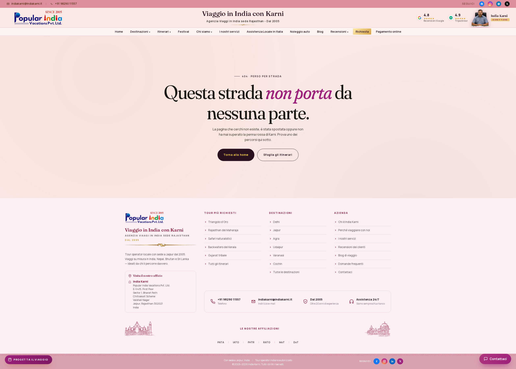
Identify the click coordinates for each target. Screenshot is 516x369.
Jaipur (277, 230)
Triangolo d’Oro (218, 222)
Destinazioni (140, 31)
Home (119, 31)
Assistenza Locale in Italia (265, 31)
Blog (320, 31)
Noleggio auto (300, 31)
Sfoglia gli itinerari (277, 155)
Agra (276, 238)
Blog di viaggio (347, 255)
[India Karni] (39, 17)
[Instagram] (490, 3)
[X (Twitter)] (400, 361)
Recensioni (339, 31)
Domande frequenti (350, 264)
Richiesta (362, 31)
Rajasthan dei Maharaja (223, 230)
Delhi (276, 222)
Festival (183, 31)
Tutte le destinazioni (286, 272)
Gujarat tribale (217, 255)
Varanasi (278, 255)
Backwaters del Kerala (222, 247)
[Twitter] (507, 3)
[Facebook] (481, 3)
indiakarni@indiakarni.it (26, 3)
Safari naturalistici (220, 238)
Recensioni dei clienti (351, 247)
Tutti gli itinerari (218, 264)
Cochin (277, 264)
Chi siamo (204, 31)
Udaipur (278, 247)
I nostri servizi (229, 31)
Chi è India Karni (348, 222)
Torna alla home (236, 155)
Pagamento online (388, 31)
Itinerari (164, 31)
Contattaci (345, 272)
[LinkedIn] (498, 3)
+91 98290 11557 (66, 3)
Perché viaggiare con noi (354, 230)
